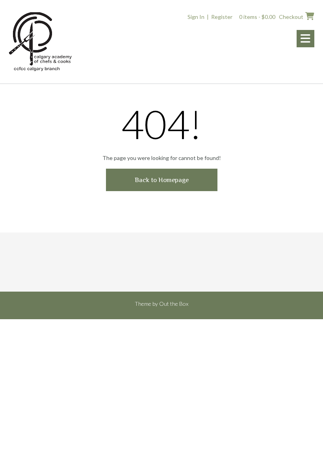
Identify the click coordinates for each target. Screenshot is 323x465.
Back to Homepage (162, 180)
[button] (305, 38)
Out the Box (173, 303)
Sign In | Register (209, 16)
